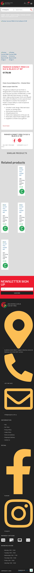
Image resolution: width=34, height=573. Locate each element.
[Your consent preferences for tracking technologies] (31, 570)
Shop (7, 15)
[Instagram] (20, 140)
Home (3, 15)
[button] (31, 3)
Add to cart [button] (22, 191)
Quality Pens (15, 15)
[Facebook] (14, 140)
